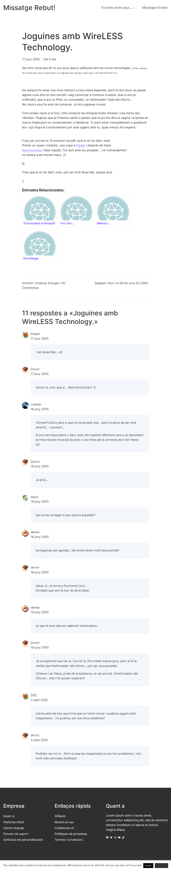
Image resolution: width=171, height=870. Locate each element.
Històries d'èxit (13, 822)
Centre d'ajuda (13, 828)
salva (34, 497)
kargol (35, 333)
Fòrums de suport (15, 834)
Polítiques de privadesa (71, 834)
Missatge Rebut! (29, 8)
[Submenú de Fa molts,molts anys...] (134, 8)
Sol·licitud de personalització (23, 839)
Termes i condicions (69, 839)
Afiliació (60, 816)
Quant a (9, 816)
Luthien (36, 404)
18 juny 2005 (40, 409)
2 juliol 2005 (39, 700)
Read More (161, 865)
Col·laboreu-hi (64, 828)
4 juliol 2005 (39, 740)
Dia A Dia (50, 59)
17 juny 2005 (40, 338)
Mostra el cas (64, 822)
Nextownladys (32, 150)
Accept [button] (148, 865)
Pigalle (80, 145)
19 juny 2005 (40, 612)
